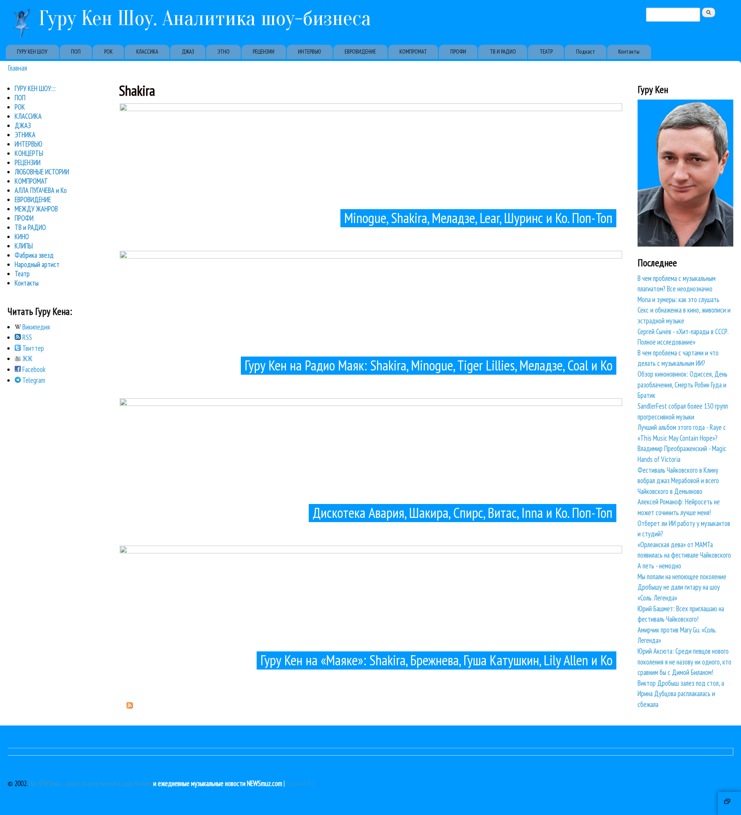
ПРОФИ (458, 51)
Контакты (628, 51)
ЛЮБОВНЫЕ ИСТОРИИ (42, 171)
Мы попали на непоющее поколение (682, 576)
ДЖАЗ (188, 51)
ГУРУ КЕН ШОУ (32, 51)
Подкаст (585, 51)
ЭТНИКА (25, 134)
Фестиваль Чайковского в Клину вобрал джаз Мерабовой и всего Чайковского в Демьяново (678, 480)
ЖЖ (26, 358)
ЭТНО (224, 51)
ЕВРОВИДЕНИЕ (360, 51)
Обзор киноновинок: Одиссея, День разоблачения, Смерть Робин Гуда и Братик (682, 384)
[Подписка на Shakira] (129, 705)
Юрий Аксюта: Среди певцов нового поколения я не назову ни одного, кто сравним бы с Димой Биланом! (684, 661)
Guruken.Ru (300, 783)
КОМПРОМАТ (413, 51)
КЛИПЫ (24, 245)
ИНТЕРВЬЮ (309, 51)
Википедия (35, 326)
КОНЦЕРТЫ (29, 153)
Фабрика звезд (34, 255)
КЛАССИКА (147, 51)
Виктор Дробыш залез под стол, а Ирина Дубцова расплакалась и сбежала (681, 693)
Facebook (33, 369)
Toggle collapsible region (729, 803)
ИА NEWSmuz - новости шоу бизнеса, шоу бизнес (90, 783)
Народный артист (37, 264)
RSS (26, 337)
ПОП (76, 51)
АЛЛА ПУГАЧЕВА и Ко (41, 190)
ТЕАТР (546, 51)
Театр (22, 273)
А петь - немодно (659, 565)
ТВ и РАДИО (30, 227)
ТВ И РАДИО (503, 51)
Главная (17, 68)
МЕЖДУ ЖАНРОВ (36, 208)
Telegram (33, 380)
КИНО (22, 236)
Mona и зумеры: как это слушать (678, 299)
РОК (108, 51)
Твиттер (32, 348)
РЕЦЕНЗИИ (263, 51)
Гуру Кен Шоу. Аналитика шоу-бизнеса (205, 18)
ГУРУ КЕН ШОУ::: (35, 88)
